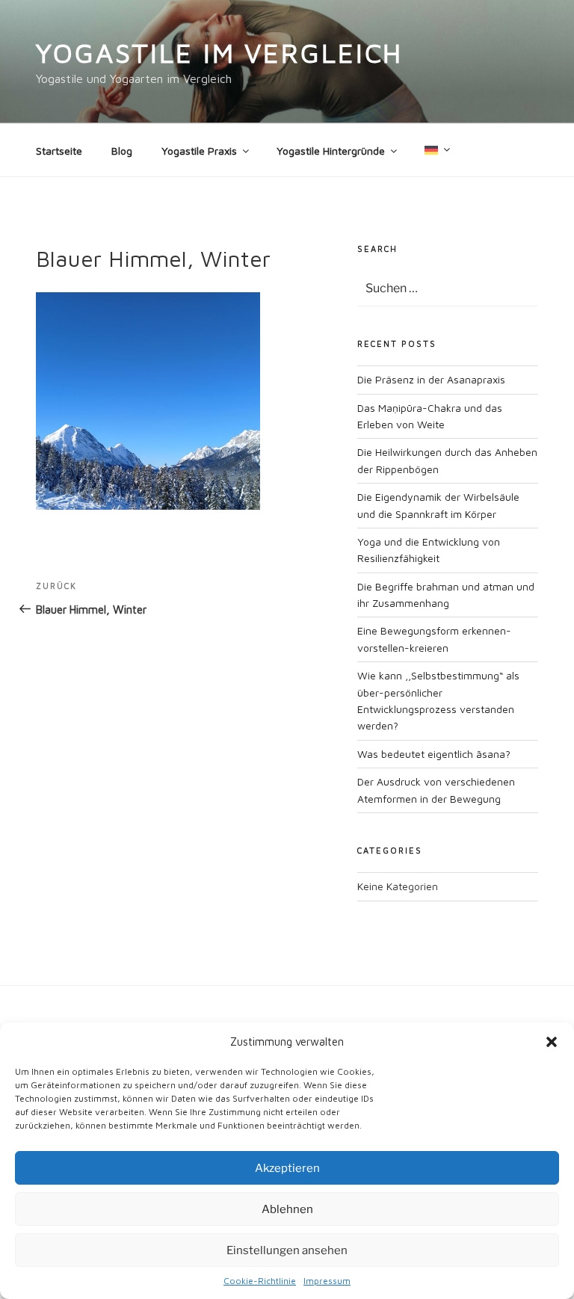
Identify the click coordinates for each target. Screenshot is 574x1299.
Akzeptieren (287, 1168)
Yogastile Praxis (199, 150)
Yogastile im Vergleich (219, 53)
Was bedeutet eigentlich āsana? (433, 753)
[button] (551, 1041)
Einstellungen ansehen (287, 1250)
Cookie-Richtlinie (259, 1280)
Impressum (327, 1280)
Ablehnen (287, 1209)
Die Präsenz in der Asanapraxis (431, 379)
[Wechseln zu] (436, 150)
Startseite (59, 150)
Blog (121, 150)
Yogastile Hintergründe (331, 150)
